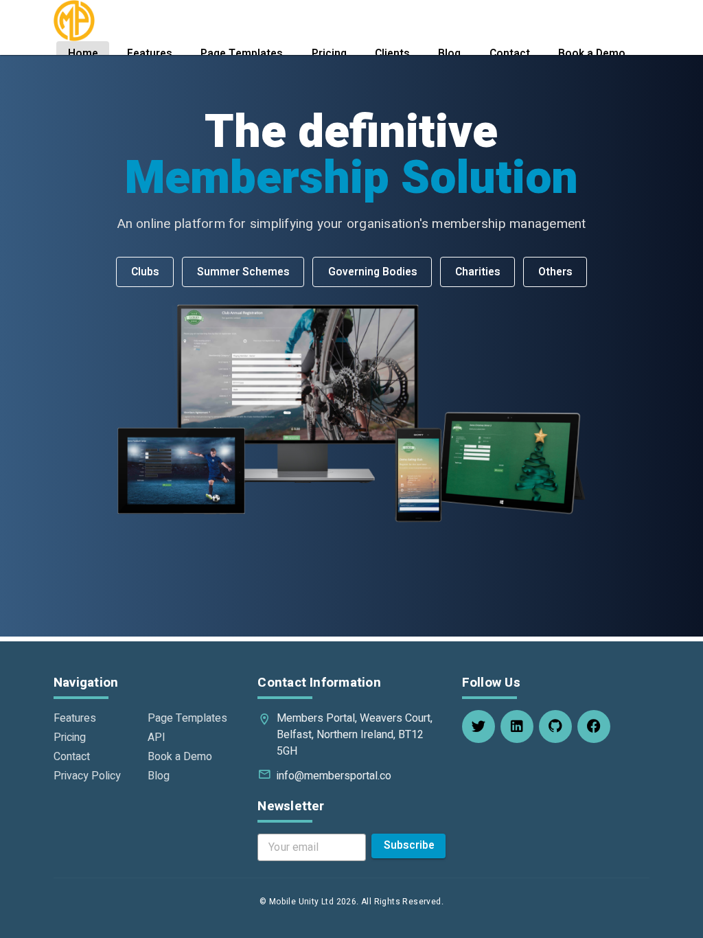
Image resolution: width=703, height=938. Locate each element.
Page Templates (187, 718)
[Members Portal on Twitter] (478, 726)
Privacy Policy (87, 776)
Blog (159, 776)
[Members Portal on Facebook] (593, 726)
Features (75, 718)
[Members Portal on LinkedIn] (516, 726)
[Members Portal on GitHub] (555, 726)
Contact (72, 756)
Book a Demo (180, 756)
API (156, 737)
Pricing (70, 737)
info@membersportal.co (334, 776)
